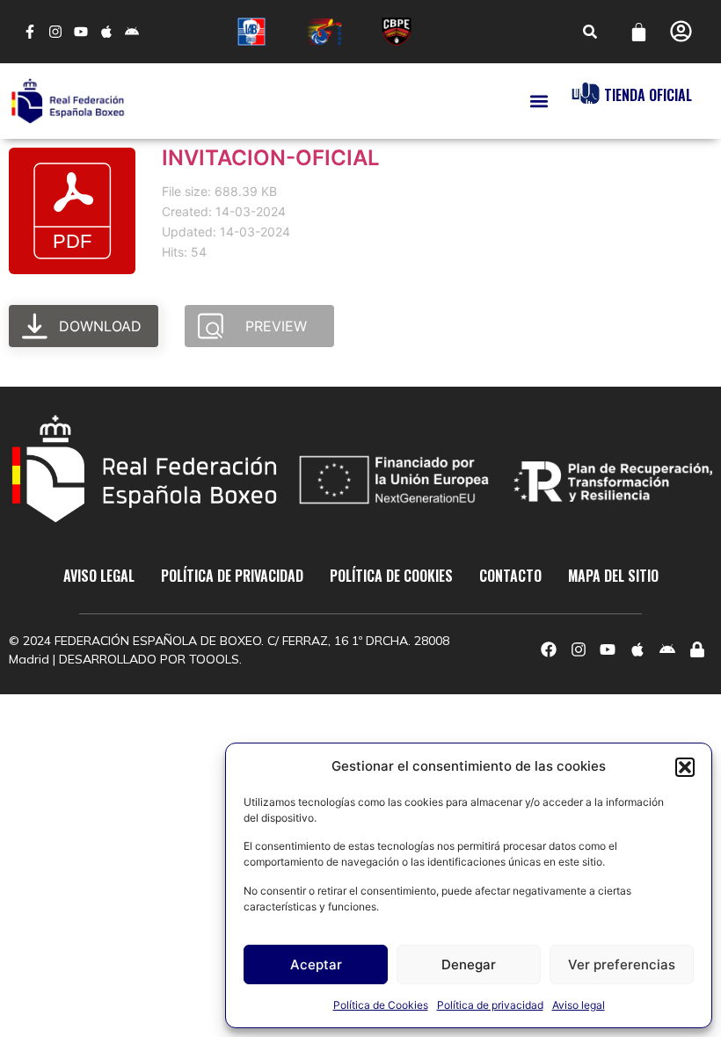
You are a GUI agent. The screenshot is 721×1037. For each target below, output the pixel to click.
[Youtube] (81, 32)
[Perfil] (681, 31)
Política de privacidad (490, 1005)
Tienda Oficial (648, 94)
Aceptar (316, 964)
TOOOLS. (215, 659)
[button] (685, 767)
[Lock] (697, 650)
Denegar (468, 964)
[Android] (131, 32)
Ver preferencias (621, 964)
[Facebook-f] (30, 32)
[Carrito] (639, 32)
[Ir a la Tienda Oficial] (586, 93)
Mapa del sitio (613, 575)
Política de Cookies (380, 1005)
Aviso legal (578, 1005)
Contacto (510, 575)
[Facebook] (548, 650)
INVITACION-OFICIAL (271, 157)
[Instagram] (56, 32)
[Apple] (106, 32)
